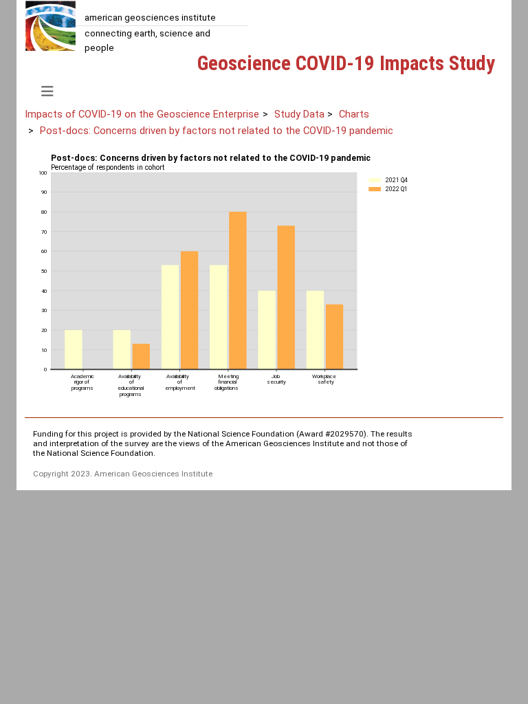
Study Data (299, 114)
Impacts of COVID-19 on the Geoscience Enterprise (142, 114)
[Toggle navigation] (47, 91)
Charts (354, 114)
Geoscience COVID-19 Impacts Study (346, 63)
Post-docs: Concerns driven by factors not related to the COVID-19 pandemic (216, 130)
